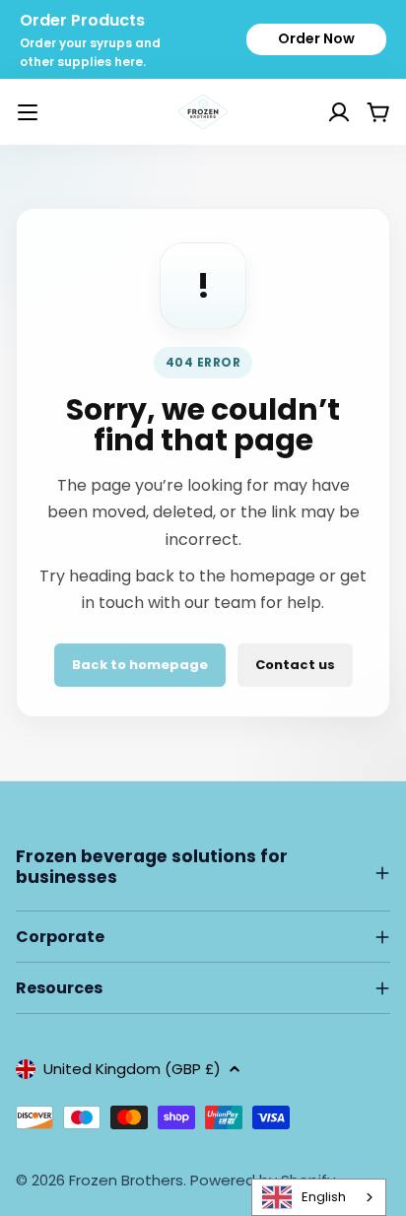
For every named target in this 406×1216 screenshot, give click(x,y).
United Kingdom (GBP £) (132, 1068)
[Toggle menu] (27, 112)
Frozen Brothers (126, 1180)
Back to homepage (140, 664)
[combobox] (318, 1197)
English (324, 1196)
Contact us (295, 664)
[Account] (314, 112)
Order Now (316, 38)
